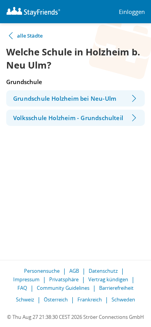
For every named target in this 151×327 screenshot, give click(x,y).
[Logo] (33, 11)
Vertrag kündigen (108, 279)
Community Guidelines (63, 287)
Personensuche (42, 270)
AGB (74, 270)
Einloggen (132, 12)
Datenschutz (103, 270)
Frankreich (89, 299)
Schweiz (25, 299)
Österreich (56, 299)
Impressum (26, 279)
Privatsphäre (64, 279)
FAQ (22, 287)
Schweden (123, 299)
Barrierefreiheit (116, 287)
